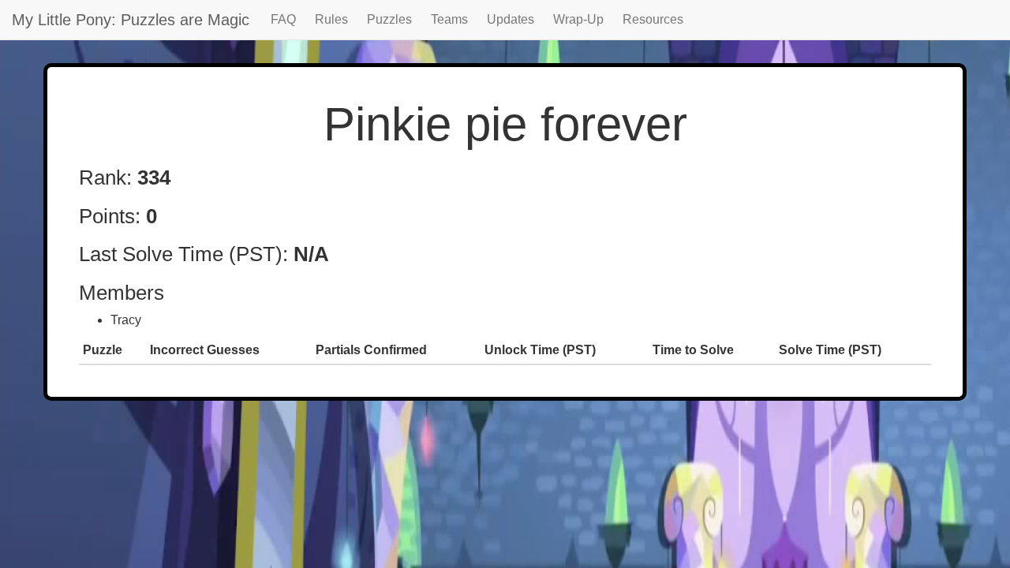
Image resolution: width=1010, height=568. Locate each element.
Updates (510, 19)
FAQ (283, 19)
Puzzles (389, 19)
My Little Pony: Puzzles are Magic (130, 19)
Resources (653, 19)
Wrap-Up (578, 19)
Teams (449, 19)
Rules (331, 19)
